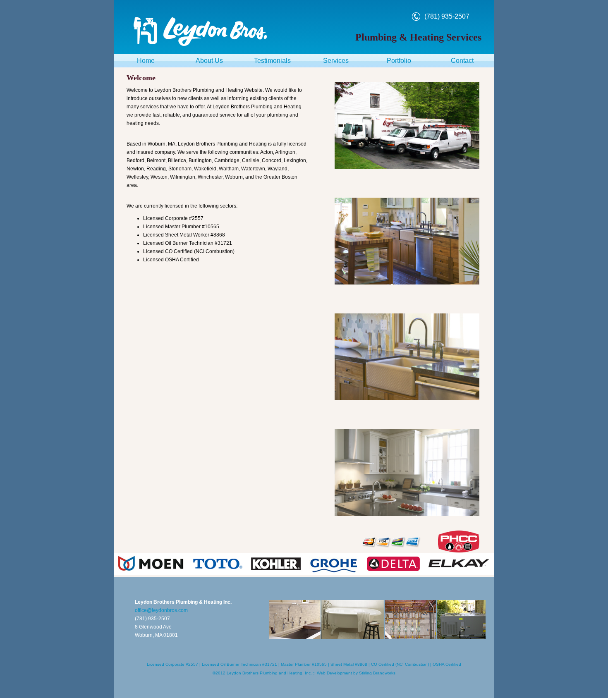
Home (146, 60)
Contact (462, 60)
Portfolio (399, 60)
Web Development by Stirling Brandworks (356, 673)
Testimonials (272, 60)
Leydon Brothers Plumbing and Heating (264, 673)
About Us (209, 60)
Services (336, 60)
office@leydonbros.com (161, 610)
